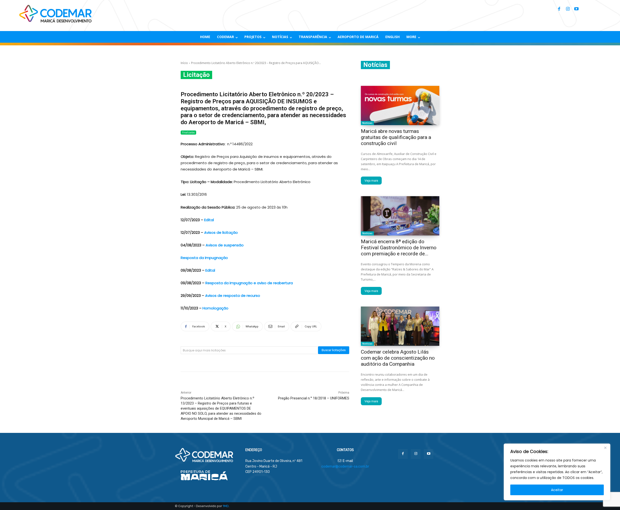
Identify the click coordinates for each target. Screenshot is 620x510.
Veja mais (371, 180)
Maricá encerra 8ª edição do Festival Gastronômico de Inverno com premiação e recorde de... (398, 248)
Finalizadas (188, 132)
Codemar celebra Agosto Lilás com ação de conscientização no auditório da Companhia (398, 358)
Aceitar (557, 489)
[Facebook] (559, 9)
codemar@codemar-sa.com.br (345, 466)
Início (184, 63)
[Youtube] (576, 9)
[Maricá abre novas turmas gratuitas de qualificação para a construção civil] (400, 105)
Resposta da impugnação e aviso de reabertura (249, 282)
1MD (226, 506)
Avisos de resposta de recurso (232, 295)
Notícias (367, 123)
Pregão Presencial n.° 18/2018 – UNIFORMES (313, 398)
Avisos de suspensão (225, 245)
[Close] (605, 448)
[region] (557, 472)
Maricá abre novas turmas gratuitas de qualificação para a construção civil (396, 137)
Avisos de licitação (221, 232)
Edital (208, 219)
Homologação (215, 308)
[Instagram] (567, 9)
